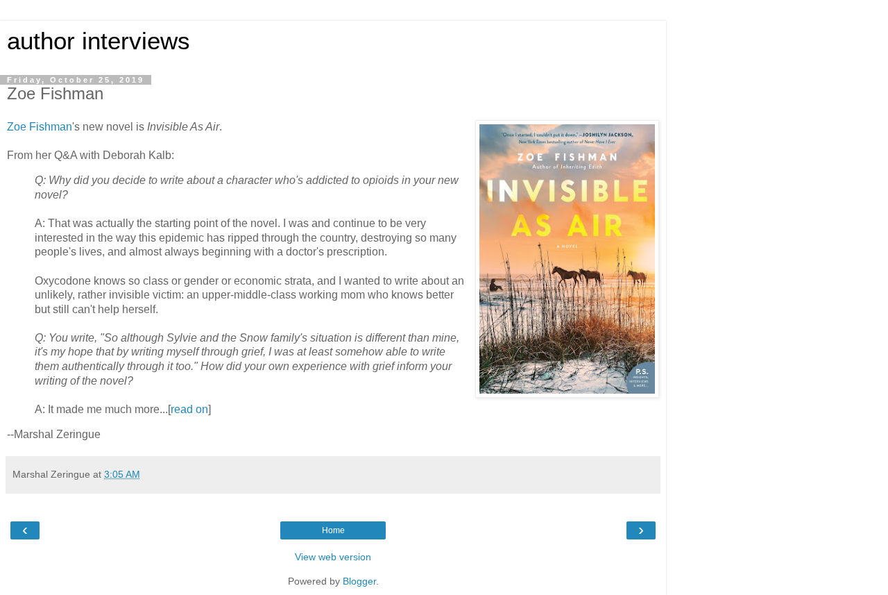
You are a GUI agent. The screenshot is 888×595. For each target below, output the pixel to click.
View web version (333, 556)
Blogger (359, 581)
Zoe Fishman (39, 127)
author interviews (98, 41)
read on (189, 409)
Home (333, 530)
